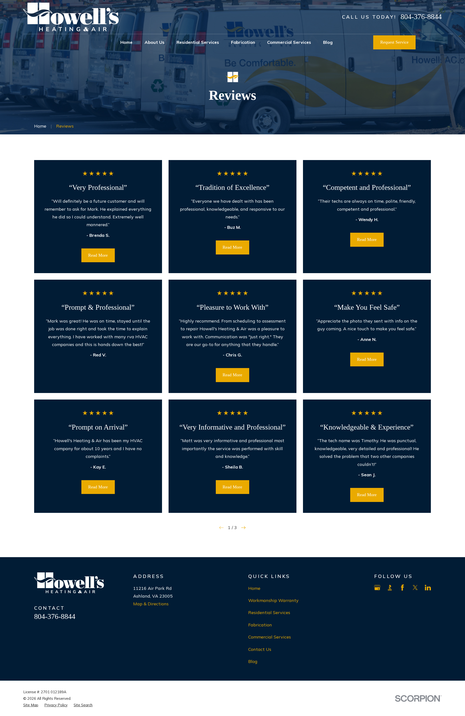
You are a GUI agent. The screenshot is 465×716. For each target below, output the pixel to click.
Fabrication (260, 625)
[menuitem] (30, 705)
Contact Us (259, 649)
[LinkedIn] (428, 588)
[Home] (71, 17)
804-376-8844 (421, 17)
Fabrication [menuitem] (243, 42)
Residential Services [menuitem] (198, 42)
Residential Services (269, 612)
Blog (252, 661)
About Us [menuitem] (154, 42)
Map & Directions (151, 604)
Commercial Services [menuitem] (289, 42)
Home (254, 588)
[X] (415, 588)
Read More (98, 255)
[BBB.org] (390, 588)
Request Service (394, 42)
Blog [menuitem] (328, 42)
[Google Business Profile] (377, 588)
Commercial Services (269, 637)
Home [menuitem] (126, 42)
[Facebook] (402, 588)
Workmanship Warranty (273, 600)
